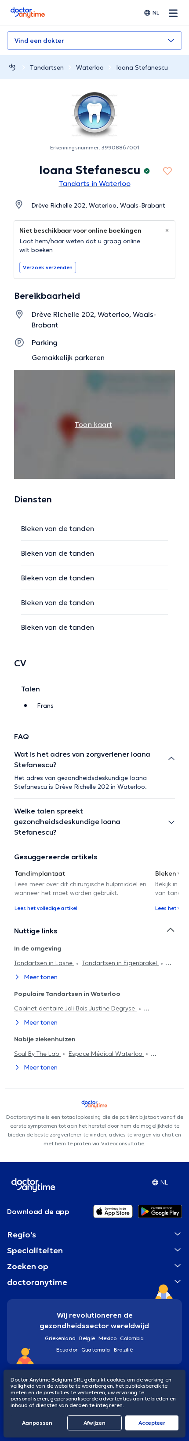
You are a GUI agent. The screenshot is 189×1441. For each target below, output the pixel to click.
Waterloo (90, 67)
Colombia (132, 1338)
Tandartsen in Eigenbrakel (120, 963)
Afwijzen (94, 1422)
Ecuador (67, 1349)
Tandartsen (47, 67)
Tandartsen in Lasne (44, 963)
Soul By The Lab (37, 1054)
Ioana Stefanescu (142, 67)
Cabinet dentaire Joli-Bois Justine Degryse (75, 1008)
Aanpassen (37, 1422)
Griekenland (60, 1338)
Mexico (107, 1338)
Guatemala (95, 1349)
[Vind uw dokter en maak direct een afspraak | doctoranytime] (12, 67)
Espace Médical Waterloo (106, 1054)
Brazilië (123, 1349)
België (87, 1338)
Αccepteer (151, 1422)
